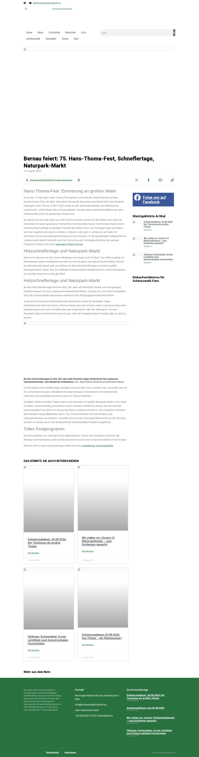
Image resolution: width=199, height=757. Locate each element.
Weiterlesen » (34, 553)
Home (29, 32)
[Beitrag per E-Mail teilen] (160, 180)
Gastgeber (51, 38)
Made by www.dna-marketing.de (164, 752)
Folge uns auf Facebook (154, 199)
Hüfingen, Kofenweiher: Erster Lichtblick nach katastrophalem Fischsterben (48, 640)
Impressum (70, 752)
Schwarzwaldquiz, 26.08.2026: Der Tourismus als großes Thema (47, 543)
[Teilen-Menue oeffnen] (172, 180)
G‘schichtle (54, 32)
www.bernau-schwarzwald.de (97, 445)
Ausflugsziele (33, 38)
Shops (65, 38)
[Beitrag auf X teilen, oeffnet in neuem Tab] (137, 180)
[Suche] (174, 32)
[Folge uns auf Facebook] (137, 197)
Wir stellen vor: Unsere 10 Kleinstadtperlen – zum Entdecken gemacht (98, 541)
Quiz (76, 38)
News (40, 32)
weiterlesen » (148, 229)
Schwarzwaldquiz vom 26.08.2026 (145, 708)
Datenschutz (52, 752)
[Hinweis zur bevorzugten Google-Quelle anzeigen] (79, 180)
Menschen (70, 32)
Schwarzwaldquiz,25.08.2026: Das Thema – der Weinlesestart (102, 636)
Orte (83, 32)
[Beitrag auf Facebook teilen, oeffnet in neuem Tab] (148, 180)
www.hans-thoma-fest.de (69, 244)
